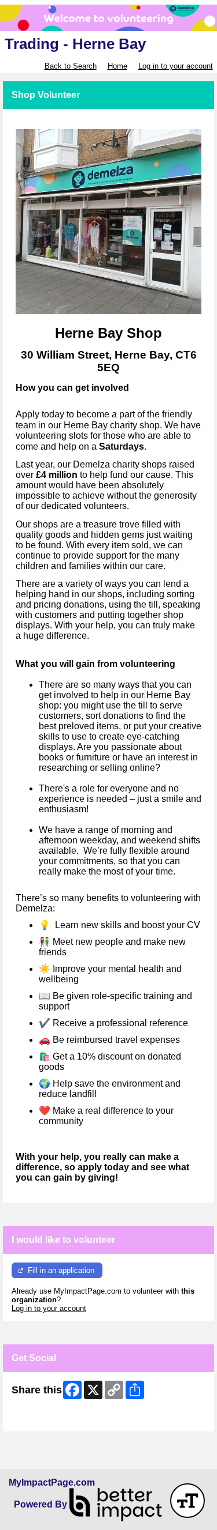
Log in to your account (175, 66)
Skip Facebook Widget (49, 1418)
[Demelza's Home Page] (108, 18)
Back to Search (71, 66)
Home (117, 66)
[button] (187, 1500)
